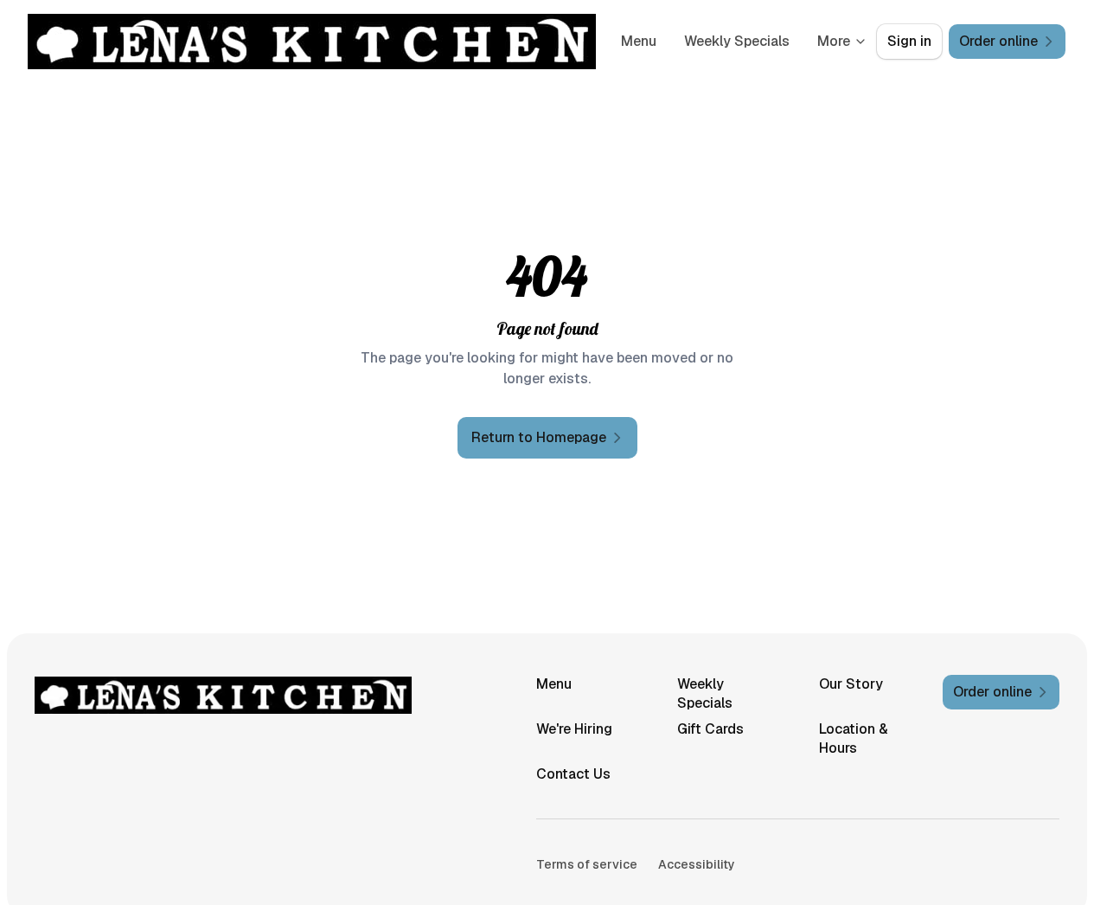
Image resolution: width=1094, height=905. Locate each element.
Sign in (909, 41)
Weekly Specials (737, 41)
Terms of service (586, 864)
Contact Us (573, 774)
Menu (638, 41)
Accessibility (696, 864)
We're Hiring (574, 729)
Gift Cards (710, 729)
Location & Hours (853, 738)
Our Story (851, 684)
